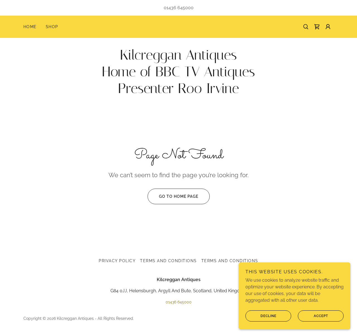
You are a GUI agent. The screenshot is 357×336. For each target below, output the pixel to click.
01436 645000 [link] (179, 7)
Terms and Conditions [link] (168, 261)
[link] (316, 26)
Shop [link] (52, 27)
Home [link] (30, 27)
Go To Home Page (178, 196)
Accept (321, 316)
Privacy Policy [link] (117, 261)
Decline (268, 316)
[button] (328, 26)
